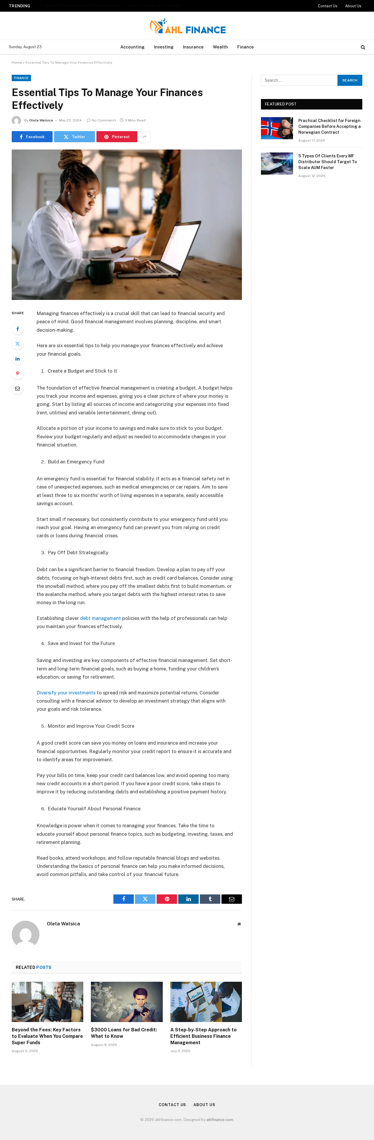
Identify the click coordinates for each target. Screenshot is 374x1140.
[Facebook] (17, 329)
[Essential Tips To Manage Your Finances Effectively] (127, 225)
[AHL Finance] (187, 25)
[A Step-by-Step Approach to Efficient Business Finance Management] (206, 1002)
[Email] (17, 388)
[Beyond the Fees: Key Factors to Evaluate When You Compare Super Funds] (47, 1002)
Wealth (220, 46)
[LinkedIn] (17, 358)
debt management (100, 618)
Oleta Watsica (41, 120)
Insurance (193, 46)
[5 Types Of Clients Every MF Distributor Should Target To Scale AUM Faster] (277, 163)
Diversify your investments (66, 693)
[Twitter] (17, 344)
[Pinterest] (17, 373)
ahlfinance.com (220, 1120)
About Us (353, 6)
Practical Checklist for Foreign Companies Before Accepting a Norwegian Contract (329, 126)
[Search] (362, 47)
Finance (245, 46)
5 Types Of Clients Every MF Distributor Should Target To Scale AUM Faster (109, 5)
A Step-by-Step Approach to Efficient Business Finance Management (203, 1036)
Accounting (132, 46)
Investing (164, 46)
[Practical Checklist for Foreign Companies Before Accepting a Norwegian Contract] (277, 128)
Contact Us (327, 6)
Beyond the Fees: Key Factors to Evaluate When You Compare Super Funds (47, 1036)
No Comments (104, 120)
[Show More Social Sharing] (144, 136)
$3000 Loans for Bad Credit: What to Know (124, 1033)
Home (17, 62)
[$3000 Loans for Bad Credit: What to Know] (126, 1002)
